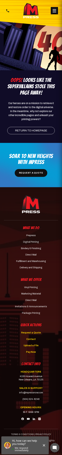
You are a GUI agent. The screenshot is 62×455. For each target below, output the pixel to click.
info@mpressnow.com (31, 392)
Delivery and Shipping (31, 267)
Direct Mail (31, 254)
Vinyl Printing (31, 287)
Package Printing (31, 313)
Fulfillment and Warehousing (31, 261)
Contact (31, 339)
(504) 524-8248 (31, 399)
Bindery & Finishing (31, 248)
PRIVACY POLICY (43, 434)
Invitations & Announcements (31, 306)
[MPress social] (22, 419)
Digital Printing (31, 242)
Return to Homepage (31, 130)
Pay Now (31, 352)
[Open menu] (54, 10)
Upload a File (31, 345)
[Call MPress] (7, 10)
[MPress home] (31, 204)
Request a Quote (31, 173)
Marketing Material (31, 293)
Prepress (31, 235)
